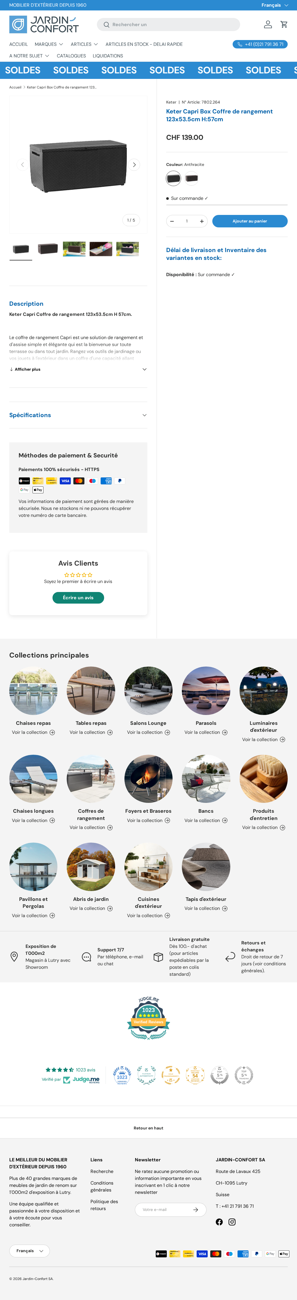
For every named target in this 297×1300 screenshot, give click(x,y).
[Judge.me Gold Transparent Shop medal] (171, 1075)
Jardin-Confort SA (38, 1279)
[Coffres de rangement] (91, 779)
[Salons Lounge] (148, 691)
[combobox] (168, 24)
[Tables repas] (91, 691)
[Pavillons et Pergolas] (33, 867)
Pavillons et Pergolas (33, 903)
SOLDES (57, 70)
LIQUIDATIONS (108, 56)
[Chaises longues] (33, 779)
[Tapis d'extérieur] (206, 867)
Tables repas (91, 723)
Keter (171, 102)
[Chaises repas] (33, 691)
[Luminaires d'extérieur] (264, 691)
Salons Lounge (148, 723)
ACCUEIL (18, 44)
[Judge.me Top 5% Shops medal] (219, 1075)
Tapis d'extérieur (206, 899)
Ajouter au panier (250, 221)
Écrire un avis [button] (78, 598)
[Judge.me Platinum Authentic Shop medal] (146, 1075)
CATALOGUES (71, 56)
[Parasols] (206, 691)
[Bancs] (206, 779)
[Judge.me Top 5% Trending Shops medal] (244, 1075)
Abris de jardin (91, 899)
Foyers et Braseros (148, 811)
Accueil (15, 87)
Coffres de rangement (91, 814)
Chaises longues (33, 811)
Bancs (205, 811)
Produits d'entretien (264, 814)
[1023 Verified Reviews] (148, 1041)
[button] (284, 24)
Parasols (206, 723)
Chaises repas (33, 723)
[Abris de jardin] (91, 867)
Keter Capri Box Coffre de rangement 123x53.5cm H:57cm (62, 87)
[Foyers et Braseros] (148, 779)
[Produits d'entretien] (264, 779)
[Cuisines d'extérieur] (148, 867)
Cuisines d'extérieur (148, 903)
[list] (78, 164)
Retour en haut (148, 1128)
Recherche (101, 1171)
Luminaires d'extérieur (264, 727)
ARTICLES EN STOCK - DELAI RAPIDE (144, 44)
